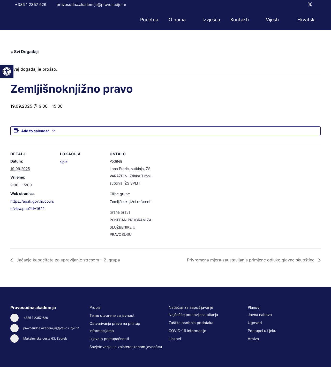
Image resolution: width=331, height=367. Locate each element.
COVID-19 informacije (187, 330)
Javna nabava (260, 314)
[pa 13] (29, 20)
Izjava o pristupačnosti (109, 338)
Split (63, 162)
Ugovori (255, 322)
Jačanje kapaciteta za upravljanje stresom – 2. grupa (67, 259)
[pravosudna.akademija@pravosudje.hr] (16, 328)
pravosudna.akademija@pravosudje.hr (51, 328)
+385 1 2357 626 (35, 318)
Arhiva (253, 338)
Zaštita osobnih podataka (191, 322)
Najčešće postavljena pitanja (193, 314)
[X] (310, 4)
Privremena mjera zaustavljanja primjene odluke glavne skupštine (251, 259)
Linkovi (175, 338)
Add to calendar (35, 131)
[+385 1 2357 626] (16, 318)
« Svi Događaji (24, 51)
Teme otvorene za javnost (111, 315)
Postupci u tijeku (262, 330)
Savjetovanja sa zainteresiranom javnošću (125, 346)
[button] (189, 19)
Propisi (95, 307)
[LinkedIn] (319, 4)
